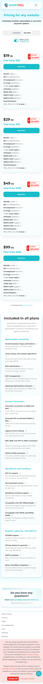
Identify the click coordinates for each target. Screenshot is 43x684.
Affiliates (5, 633)
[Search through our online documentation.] (39, 674)
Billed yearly (24, 40)
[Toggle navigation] (36, 5)
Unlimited (16, 33)
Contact (5, 618)
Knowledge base (20, 600)
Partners (5, 636)
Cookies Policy (32, 655)
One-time (27, 33)
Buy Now (21, 67)
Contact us (33, 600)
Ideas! (4, 621)
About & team (7, 614)
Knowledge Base (8, 625)
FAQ (3, 629)
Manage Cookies (9, 669)
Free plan (27, 305)
